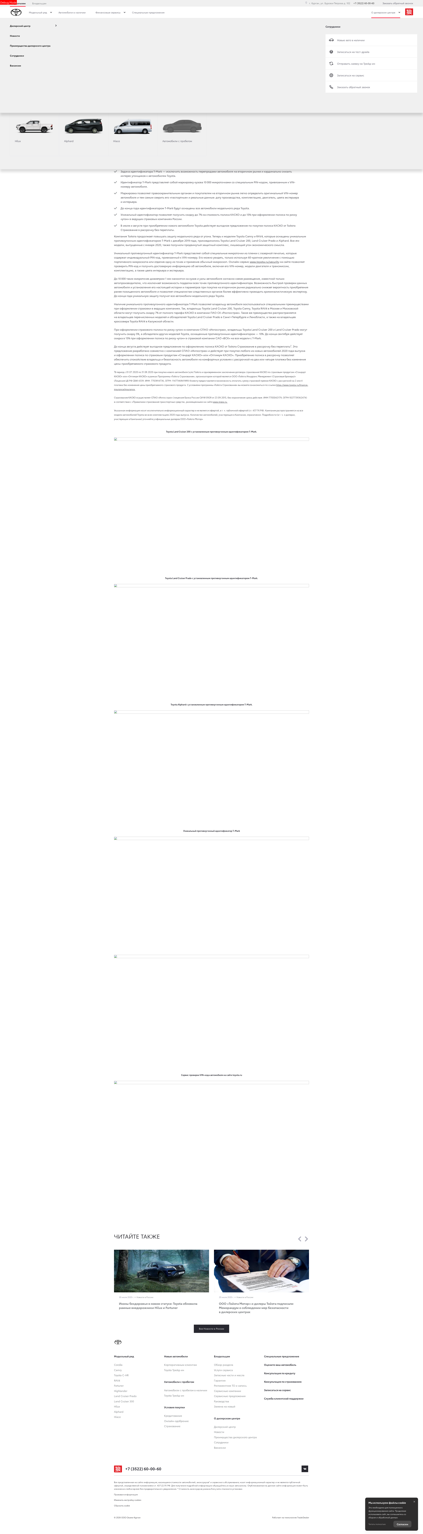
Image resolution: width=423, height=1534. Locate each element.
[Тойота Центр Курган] (409, 12)
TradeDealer (303, 1517)
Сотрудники (333, 26)
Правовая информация (126, 1494)
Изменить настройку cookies (127, 1499)
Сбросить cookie (122, 1505)
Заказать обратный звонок (398, 3)
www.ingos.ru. (220, 401)
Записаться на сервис (350, 75)
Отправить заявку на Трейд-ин (356, 63)
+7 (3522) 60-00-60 (363, 3)
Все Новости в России (211, 1328)
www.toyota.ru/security (264, 261)
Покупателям (18, 3)
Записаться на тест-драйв (353, 52)
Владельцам (39, 3)
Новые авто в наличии (351, 40)
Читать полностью (377, 1524)
